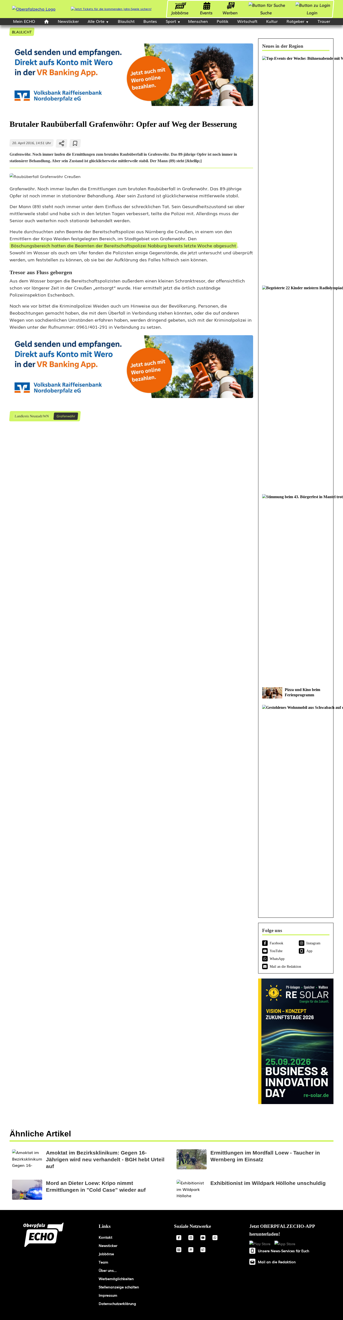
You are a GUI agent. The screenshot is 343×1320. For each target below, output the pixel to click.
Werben (230, 13)
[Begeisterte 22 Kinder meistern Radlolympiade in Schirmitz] (295, 387)
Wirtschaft (247, 21)
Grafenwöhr (65, 416)
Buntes (150, 21)
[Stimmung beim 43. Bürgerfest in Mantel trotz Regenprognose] (295, 588)
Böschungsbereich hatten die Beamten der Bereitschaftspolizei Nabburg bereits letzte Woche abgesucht (123, 245)
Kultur (272, 21)
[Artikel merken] (75, 143)
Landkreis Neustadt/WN (31, 416)
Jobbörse (180, 13)
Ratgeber (295, 21)
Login (312, 13)
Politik (222, 21)
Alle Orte (96, 21)
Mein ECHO (24, 21)
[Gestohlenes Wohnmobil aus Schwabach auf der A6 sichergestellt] (295, 806)
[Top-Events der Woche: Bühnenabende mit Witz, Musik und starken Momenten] (295, 168)
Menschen (198, 21)
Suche (266, 13)
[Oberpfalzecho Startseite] (33, 9)
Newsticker (68, 21)
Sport (171, 21)
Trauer (324, 21)
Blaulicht (126, 21)
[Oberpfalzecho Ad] (111, 9)
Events (206, 13)
